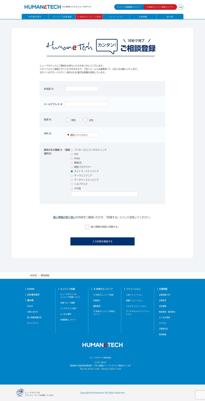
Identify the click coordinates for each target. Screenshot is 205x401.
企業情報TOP (164, 295)
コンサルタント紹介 (68, 308)
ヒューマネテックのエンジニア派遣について (70, 295)
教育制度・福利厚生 (167, 312)
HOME (33, 275)
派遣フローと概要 (67, 303)
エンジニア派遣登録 (62, 16)
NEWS (30, 306)
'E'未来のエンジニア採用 (89, 16)
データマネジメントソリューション (138, 312)
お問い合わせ (32, 312)
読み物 (170, 16)
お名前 (49, 89)
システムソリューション (136, 306)
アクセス (162, 323)
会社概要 (162, 306)
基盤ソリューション (134, 300)
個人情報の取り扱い (64, 217)
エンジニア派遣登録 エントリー (129, 7)
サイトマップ (32, 323)
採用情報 (162, 334)
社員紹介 (96, 300)
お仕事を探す (35, 16)
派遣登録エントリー (68, 320)
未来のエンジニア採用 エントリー (160, 7)
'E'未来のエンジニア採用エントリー (104, 312)
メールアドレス (53, 104)
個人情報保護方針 (34, 317)
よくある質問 (65, 314)
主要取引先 (163, 329)
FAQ (180, 7)
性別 (47, 119)
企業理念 (162, 300)
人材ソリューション (134, 295)
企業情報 (143, 16)
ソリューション (116, 16)
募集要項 (96, 306)
